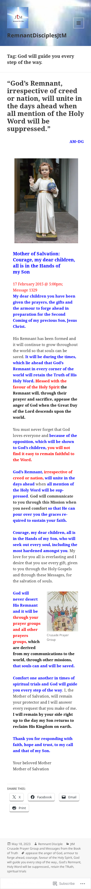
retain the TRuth (62, 867)
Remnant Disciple (50, 844)
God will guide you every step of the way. (43, 859)
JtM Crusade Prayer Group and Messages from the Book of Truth (44, 848)
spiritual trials (16, 871)
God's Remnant (69, 862)
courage (31, 857)
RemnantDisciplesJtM (37, 35)
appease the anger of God (44, 853)
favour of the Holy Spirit (55, 857)
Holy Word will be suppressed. (28, 867)
